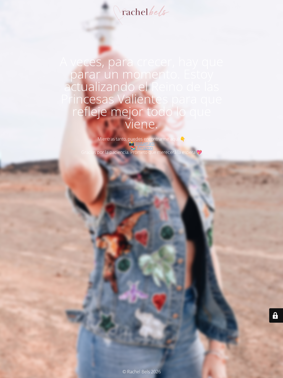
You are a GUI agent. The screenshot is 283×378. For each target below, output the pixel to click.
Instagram (144, 143)
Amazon (145, 148)
